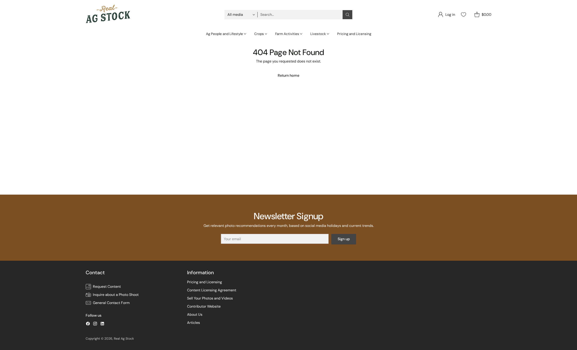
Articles (193, 322)
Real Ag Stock (124, 338)
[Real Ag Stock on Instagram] (95, 324)
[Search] (348, 14)
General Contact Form (111, 302)
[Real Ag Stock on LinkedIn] (102, 324)
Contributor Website (204, 306)
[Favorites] (463, 14)
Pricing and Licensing (204, 282)
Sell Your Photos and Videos (210, 298)
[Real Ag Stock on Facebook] (88, 324)
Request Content (107, 286)
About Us (194, 314)
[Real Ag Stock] (108, 14)
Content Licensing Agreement (211, 290)
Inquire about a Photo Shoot (116, 294)
